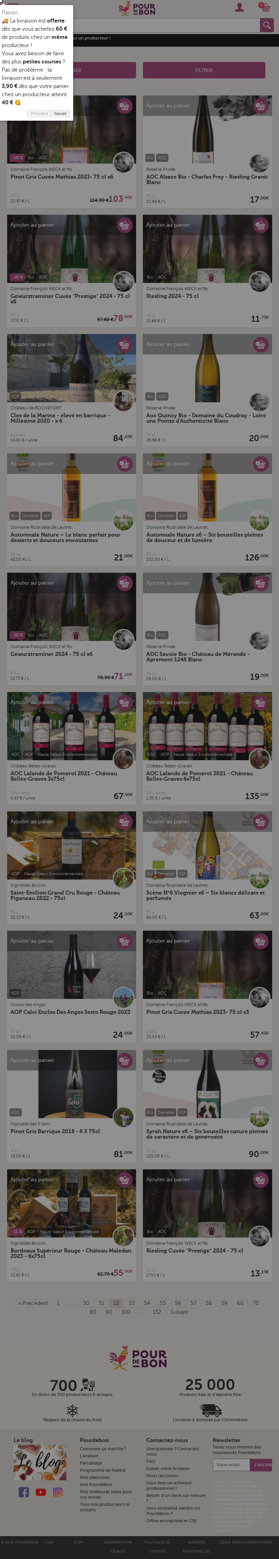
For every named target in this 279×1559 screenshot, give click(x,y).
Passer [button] (10, 13)
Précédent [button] (39, 113)
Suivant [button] (60, 113)
